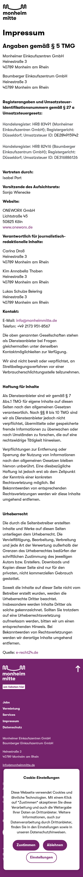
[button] (77, 9)
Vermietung (11, 708)
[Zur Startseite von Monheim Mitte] (14, 12)
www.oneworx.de (18, 227)
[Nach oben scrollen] (59, 678)
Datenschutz (12, 727)
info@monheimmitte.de (36, 320)
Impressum (11, 721)
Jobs (6, 702)
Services (9, 714)
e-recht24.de (27, 652)
